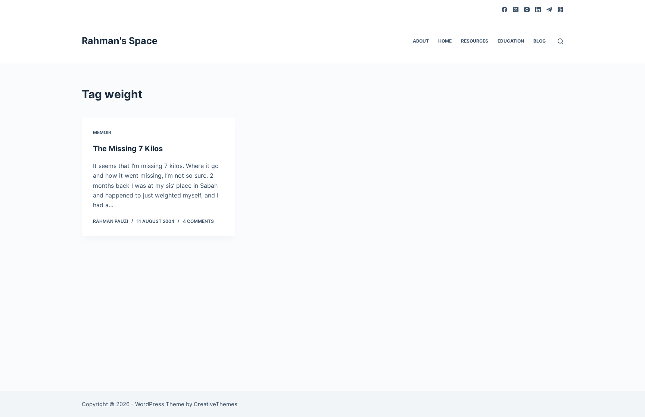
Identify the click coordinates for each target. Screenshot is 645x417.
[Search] (560, 41)
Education (511, 41)
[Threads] (560, 9)
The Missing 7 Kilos (128, 148)
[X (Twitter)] (515, 9)
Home (445, 41)
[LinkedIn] (538, 9)
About (421, 41)
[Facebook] (504, 9)
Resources (474, 41)
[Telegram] (549, 9)
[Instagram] (527, 9)
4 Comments (198, 221)
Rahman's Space (120, 40)
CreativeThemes (215, 404)
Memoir (102, 132)
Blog (539, 41)
